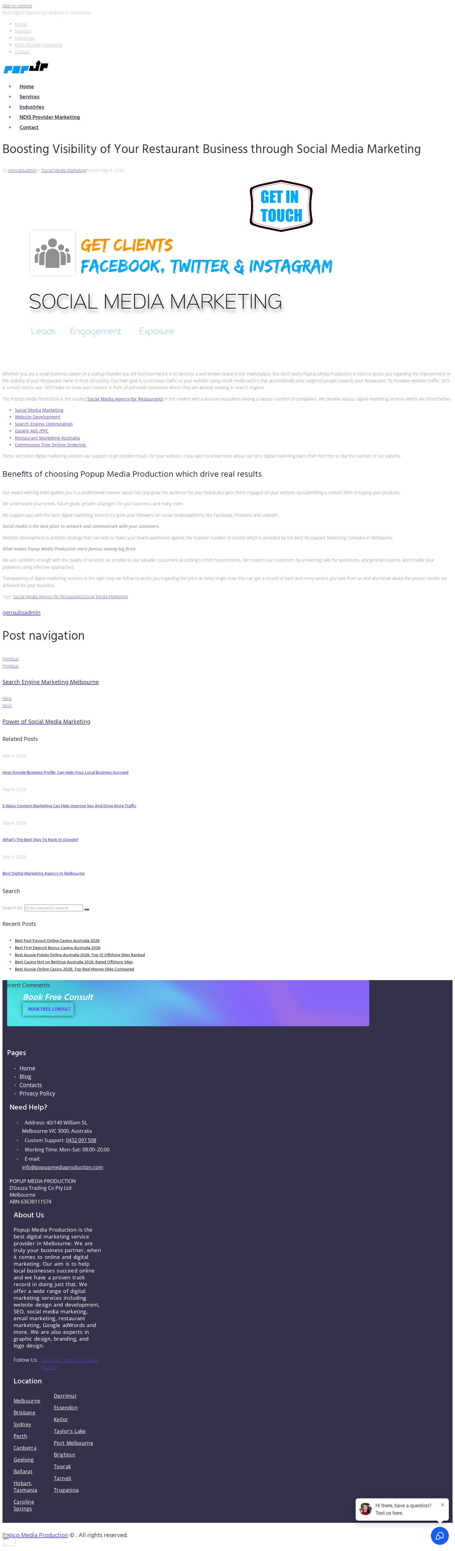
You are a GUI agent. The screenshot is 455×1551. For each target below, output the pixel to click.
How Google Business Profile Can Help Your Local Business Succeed (65, 772)
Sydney (22, 1424)
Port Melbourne (73, 1442)
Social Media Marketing (63, 170)
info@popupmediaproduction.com (62, 1167)
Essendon (66, 1407)
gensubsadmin (22, 170)
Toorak (62, 1466)
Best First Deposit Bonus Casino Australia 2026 (57, 948)
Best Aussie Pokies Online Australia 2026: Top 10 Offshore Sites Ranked (80, 955)
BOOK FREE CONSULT (49, 1009)
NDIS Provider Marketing (50, 117)
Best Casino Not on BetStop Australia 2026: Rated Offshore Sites (74, 962)
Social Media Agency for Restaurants (48, 596)
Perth (20, 1436)
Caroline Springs (24, 1505)
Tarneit (63, 1478)
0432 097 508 (81, 1140)
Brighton (64, 1454)
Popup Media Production (35, 1535)
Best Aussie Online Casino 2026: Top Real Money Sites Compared (74, 969)
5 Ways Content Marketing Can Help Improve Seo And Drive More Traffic (69, 806)
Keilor (61, 1419)
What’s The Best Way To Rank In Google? (40, 839)
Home (27, 86)
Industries (32, 107)
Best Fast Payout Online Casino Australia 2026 (57, 940)
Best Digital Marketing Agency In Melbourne (43, 873)
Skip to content (17, 6)
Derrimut (65, 1395)
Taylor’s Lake (70, 1431)
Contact (29, 127)
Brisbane (24, 1412)
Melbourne (27, 1400)
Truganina (66, 1490)
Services (30, 97)
